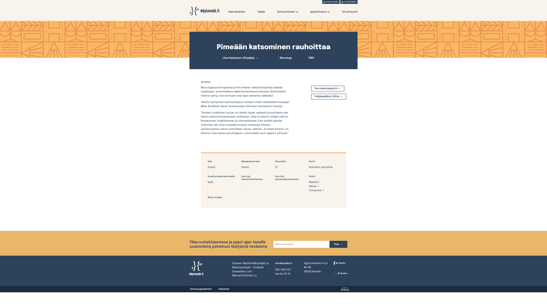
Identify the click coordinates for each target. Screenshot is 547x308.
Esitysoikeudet (286, 12)
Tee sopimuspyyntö (326, 88)
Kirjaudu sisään (332, 2)
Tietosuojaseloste (200, 289)
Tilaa (337, 244)
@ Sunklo (340, 263)
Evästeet (224, 289)
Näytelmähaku (236, 12)
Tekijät (261, 12)
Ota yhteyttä (350, 12)
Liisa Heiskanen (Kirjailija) (239, 58)
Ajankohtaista (318, 12)
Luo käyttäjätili (350, 2)
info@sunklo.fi (283, 263)
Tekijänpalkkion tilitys (327, 96)
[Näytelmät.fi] (204, 11)
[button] (297, 12)
